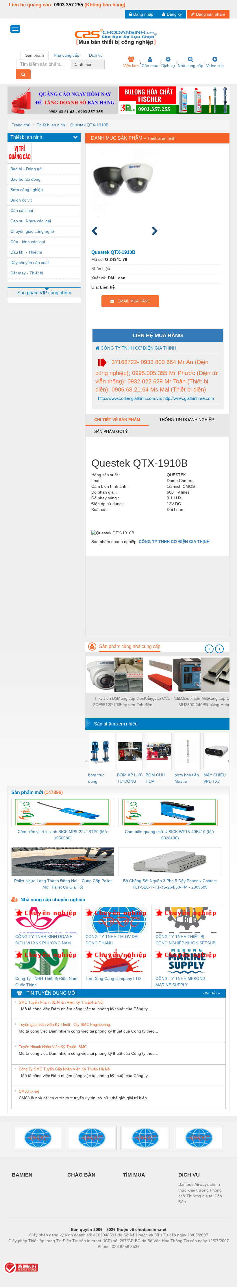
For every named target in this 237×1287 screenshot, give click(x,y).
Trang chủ (21, 125)
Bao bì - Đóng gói (26, 169)
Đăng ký (174, 14)
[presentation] (209, 649)
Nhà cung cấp (190, 65)
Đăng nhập (143, 14)
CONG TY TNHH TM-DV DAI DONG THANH (112, 939)
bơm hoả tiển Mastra (187, 778)
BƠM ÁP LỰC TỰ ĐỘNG (130, 778)
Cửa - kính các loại (27, 241)
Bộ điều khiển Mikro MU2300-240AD (193, 701)
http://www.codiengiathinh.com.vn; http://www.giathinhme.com (155, 398)
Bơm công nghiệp (26, 189)
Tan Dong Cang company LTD (113, 978)
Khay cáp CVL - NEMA (164, 698)
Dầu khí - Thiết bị (26, 252)
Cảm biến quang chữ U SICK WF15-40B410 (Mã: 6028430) (170, 834)
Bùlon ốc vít (21, 200)
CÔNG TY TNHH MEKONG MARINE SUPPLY (180, 981)
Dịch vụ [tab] (96, 55)
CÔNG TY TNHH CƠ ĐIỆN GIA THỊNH (137, 348)
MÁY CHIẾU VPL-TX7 (214, 778)
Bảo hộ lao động (25, 179)
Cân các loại (21, 210)
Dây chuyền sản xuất (29, 262)
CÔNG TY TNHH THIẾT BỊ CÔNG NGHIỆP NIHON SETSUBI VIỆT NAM (185, 940)
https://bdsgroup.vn (111, 1255)
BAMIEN (22, 1175)
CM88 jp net (29, 1091)
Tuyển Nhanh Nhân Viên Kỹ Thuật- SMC (53, 1047)
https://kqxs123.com (147, 1255)
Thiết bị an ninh (51, 125)
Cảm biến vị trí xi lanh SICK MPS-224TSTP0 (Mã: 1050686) (63, 834)
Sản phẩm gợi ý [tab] (111, 431)
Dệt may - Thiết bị (26, 273)
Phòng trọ (81, 1255)
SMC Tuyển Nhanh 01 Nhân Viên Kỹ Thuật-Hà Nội (61, 1002)
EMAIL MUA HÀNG (132, 301)
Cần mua (150, 65)
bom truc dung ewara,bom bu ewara (98, 778)
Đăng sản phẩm (210, 14)
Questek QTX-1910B (89, 125)
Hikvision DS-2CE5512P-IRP (107, 701)
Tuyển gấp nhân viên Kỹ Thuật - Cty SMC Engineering (64, 1024)
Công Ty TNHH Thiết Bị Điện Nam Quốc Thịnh (46, 981)
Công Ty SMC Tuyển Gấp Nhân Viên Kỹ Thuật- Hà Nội (64, 1069)
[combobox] (103, 64)
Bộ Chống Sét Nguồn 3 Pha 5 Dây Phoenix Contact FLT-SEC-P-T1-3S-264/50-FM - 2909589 (170, 883)
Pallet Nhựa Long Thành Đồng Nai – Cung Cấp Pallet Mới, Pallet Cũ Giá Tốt (63, 883)
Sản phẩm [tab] (34, 55)
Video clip (215, 65)
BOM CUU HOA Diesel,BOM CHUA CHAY (157, 778)
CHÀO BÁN (81, 1175)
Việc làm (131, 65)
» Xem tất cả (211, 993)
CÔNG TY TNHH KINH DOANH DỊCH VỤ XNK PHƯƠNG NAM (44, 939)
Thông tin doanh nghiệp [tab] (186, 419)
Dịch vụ (168, 65)
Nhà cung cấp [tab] (66, 55)
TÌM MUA (134, 1175)
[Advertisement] (157, 596)
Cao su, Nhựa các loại (30, 221)
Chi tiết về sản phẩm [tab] (117, 419)
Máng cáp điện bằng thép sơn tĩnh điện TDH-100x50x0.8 (136, 702)
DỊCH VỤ (189, 1175)
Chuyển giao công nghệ (32, 231)
